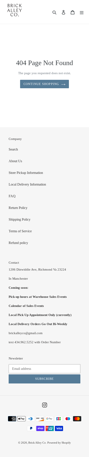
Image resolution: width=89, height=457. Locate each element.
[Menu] (81, 12)
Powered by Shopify (59, 442)
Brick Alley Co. (37, 442)
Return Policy (18, 208)
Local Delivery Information (27, 184)
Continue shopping (41, 84)
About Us (15, 161)
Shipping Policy (19, 219)
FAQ (12, 196)
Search (13, 149)
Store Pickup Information (26, 173)
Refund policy (18, 243)
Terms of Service (20, 231)
